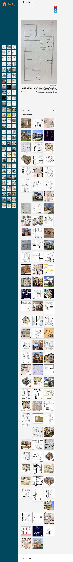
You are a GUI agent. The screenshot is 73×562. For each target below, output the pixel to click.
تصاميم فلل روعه (24, 110)
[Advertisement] (9, 26)
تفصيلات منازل (49, 110)
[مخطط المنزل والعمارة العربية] (9, 4)
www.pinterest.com (53, 85)
